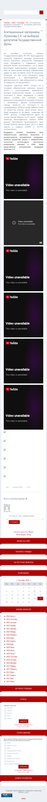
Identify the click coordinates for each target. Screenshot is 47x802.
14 (18, 595)
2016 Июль (10, 650)
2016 (13, 23)
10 (34, 591)
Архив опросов (27, 724)
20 (12, 598)
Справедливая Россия (14, 750)
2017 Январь (11, 666)
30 (29, 602)
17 (34, 595)
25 (27, 23)
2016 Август (10, 654)
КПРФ (8, 743)
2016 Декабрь (11, 663)
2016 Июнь (10, 647)
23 (29, 598)
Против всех (11, 761)
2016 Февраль (11, 635)
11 (40, 591)
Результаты (19, 724)
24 (34, 598)
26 (7, 602)
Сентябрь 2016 (23, 580)
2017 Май (9, 678)
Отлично (9, 708)
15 (23, 595)
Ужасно (9, 718)
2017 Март (10, 672)
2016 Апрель (11, 641)
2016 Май (9, 644)
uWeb (23, 799)
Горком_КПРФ (18, 487)
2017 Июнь (10, 682)
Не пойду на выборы (13, 764)
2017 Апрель (11, 675)
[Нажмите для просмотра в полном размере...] (5, 435)
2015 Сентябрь (11, 619)
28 (18, 602)
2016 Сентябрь (11, 657)
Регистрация (21, 535)
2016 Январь (11, 632)
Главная (7, 23)
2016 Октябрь (11, 660)
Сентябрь (20, 23)
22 (23, 598)
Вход (29, 535)
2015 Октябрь (11, 622)
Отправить (14, 522)
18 (40, 595)
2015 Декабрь (11, 629)
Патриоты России (12, 753)
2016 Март (10, 638)
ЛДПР (8, 748)
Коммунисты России (13, 758)
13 (12, 595)
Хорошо (9, 710)
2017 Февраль (11, 669)
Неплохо (9, 713)
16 (29, 595)
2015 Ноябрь (11, 626)
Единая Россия (11, 745)
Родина (9, 756)
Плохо (9, 715)
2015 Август (10, 616)
